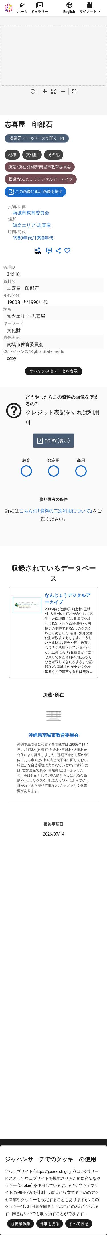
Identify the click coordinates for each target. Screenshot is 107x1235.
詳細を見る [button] (50, 1223)
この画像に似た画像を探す (39, 191)
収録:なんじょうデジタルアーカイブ (40, 179)
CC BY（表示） (57, 441)
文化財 (32, 154)
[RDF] (38, 250)
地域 (12, 154)
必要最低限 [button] (21, 1223)
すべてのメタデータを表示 (54, 371)
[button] (91, 8)
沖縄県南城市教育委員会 (54, 735)
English (69, 12)
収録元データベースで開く (33, 138)
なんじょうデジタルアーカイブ (67, 599)
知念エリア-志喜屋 (32, 225)
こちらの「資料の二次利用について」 (56, 511)
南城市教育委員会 (31, 212)
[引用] (50, 250)
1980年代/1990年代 (33, 238)
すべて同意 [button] (79, 1223)
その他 (54, 154)
